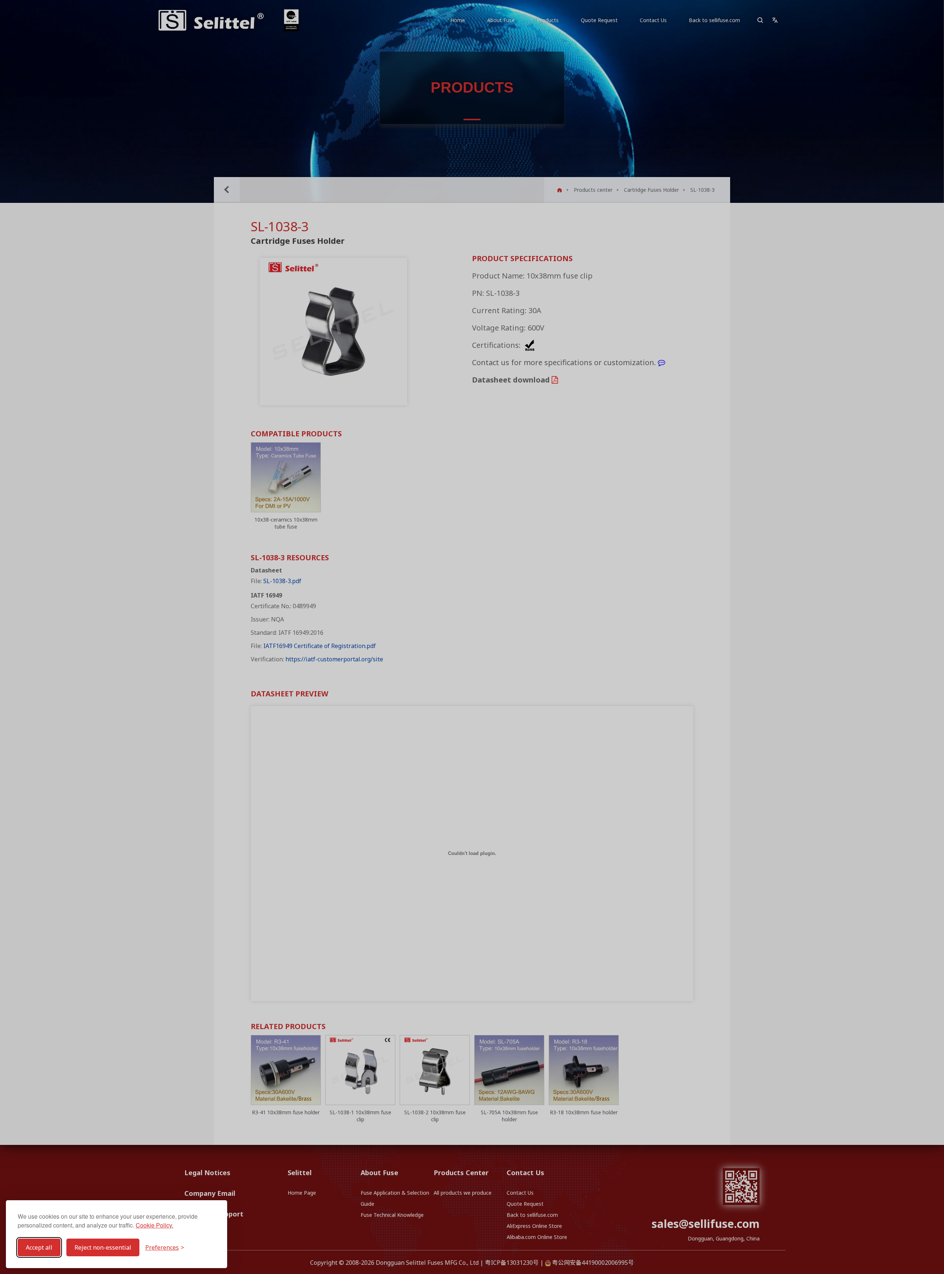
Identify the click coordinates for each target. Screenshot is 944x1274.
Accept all (39, 1247)
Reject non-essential (102, 1247)
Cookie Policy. (154, 1225)
